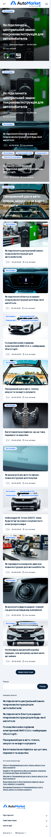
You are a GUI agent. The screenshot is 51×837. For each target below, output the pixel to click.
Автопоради (8, 11)
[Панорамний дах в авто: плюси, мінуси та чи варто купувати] (25, 202)
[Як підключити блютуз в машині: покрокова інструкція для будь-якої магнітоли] (25, 34)
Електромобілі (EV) (24, 153)
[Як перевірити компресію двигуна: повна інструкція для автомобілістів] (25, 547)
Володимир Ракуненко (12, 787)
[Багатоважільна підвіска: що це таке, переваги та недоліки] (25, 415)
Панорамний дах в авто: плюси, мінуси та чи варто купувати (21, 741)
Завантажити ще (25, 672)
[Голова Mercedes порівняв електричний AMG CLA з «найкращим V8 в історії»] (25, 166)
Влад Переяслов (9, 782)
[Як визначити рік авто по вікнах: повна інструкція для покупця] (25, 458)
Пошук (6, 681)
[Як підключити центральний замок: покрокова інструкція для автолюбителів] (25, 95)
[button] (4, 4)
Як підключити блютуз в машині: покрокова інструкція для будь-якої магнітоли (24, 717)
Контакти (7, 833)
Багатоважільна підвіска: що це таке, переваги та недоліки (25, 751)
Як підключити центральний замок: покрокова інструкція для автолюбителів (24, 704)
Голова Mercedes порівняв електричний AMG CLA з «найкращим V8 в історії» (25, 730)
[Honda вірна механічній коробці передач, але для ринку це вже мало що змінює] (25, 633)
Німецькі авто (42, 153)
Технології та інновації (12, 157)
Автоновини (8, 153)
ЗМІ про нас (19, 833)
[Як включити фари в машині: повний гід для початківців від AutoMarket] (25, 590)
